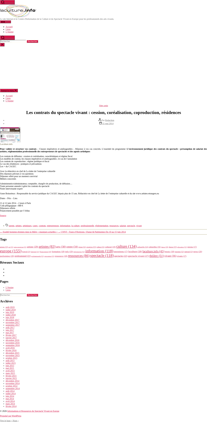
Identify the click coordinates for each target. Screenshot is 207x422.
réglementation (101, 225)
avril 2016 (10, 348)
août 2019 (10, 307)
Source (3, 215)
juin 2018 (10, 317)
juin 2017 (10, 330)
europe (11, 251)
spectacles (120, 256)
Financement (45, 252)
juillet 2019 (11, 310)
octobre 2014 (11, 386)
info (69, 251)
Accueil (9, 27)
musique (179, 252)
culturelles (155, 247)
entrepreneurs (53, 225)
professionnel (23, 256)
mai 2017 (10, 332)
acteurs (4, 247)
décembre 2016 (12, 340)
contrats (42, 225)
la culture (75, 225)
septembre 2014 (13, 388)
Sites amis (103, 105)
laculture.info (153, 251)
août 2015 (10, 360)
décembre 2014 (12, 381)
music (169, 251)
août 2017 (10, 327)
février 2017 (11, 335)
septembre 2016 (13, 345)
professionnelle (87, 225)
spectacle (131, 225)
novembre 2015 (13, 355)
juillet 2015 (11, 363)
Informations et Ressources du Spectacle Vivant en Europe (33, 411)
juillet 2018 (11, 315)
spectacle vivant (138, 256)
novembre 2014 (13, 383)
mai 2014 (10, 398)
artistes (18, 225)
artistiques (27, 225)
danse (173, 247)
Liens (8, 29)
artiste (32, 246)
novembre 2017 (13, 322)
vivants (181, 256)
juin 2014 (10, 396)
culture (126, 246)
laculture (135, 251)
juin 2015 (10, 365)
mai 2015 (10, 368)
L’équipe (10, 32)
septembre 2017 (13, 325)
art (10, 247)
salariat (123, 225)
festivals (35, 252)
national (188, 252)
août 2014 (10, 391)
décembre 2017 (12, 320)
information (65, 225)
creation (91, 247)
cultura (100, 247)
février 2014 (11, 406)
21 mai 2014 (107, 123)
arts (61, 246)
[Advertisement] (103, 67)
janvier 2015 (11, 378)
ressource (61, 256)
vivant (139, 225)
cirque (82, 247)
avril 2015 (10, 371)
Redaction (109, 120)
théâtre (156, 255)
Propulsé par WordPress (10, 416)
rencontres (49, 256)
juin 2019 (10, 312)
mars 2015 (10, 373)
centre (72, 246)
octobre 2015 (11, 358)
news (197, 251)
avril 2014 (10, 401)
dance (164, 247)
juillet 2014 (11, 393)
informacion (79, 252)
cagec (35, 225)
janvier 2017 (11, 337)
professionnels (37, 256)
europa (192, 247)
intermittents (121, 251)
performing (7, 256)
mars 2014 (10, 404)
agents (11, 225)
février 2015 (11, 376)
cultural (110, 247)
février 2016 (11, 350)
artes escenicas (20, 247)
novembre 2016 (13, 343)
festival (26, 252)
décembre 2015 (12, 353)
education (182, 247)
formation (58, 251)
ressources (114, 225)
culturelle (142, 247)
